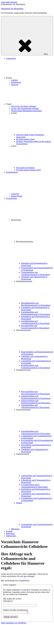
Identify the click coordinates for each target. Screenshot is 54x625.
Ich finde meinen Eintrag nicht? (28, 170)
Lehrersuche (11, 58)
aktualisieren (16, 82)
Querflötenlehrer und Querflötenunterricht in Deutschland (35, 322)
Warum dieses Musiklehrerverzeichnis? (26, 111)
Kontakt (9, 531)
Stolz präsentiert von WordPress (13, 623)
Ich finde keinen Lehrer (25, 139)
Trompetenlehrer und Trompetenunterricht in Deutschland (35, 273)
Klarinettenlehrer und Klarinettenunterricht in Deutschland (35, 313)
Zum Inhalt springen (9, 2)
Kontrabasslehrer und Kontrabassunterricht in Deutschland (35, 366)
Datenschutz (11, 536)
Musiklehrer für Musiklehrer (12, 9)
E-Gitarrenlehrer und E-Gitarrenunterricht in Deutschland (34, 486)
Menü (46, 54)
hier (25, 576)
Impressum (10, 533)
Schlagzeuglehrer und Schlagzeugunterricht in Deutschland (35, 397)
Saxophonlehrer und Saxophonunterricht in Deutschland (35, 327)
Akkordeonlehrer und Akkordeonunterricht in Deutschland (35, 432)
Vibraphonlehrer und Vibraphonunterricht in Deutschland (35, 406)
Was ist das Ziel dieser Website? (23, 106)
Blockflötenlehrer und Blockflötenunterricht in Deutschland (35, 304)
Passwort (14, 85)
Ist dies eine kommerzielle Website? (25, 108)
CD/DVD (15, 194)
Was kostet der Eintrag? (25, 168)
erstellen (14, 80)
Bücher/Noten (16, 196)
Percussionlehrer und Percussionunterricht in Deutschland (35, 392)
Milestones (15, 529)
